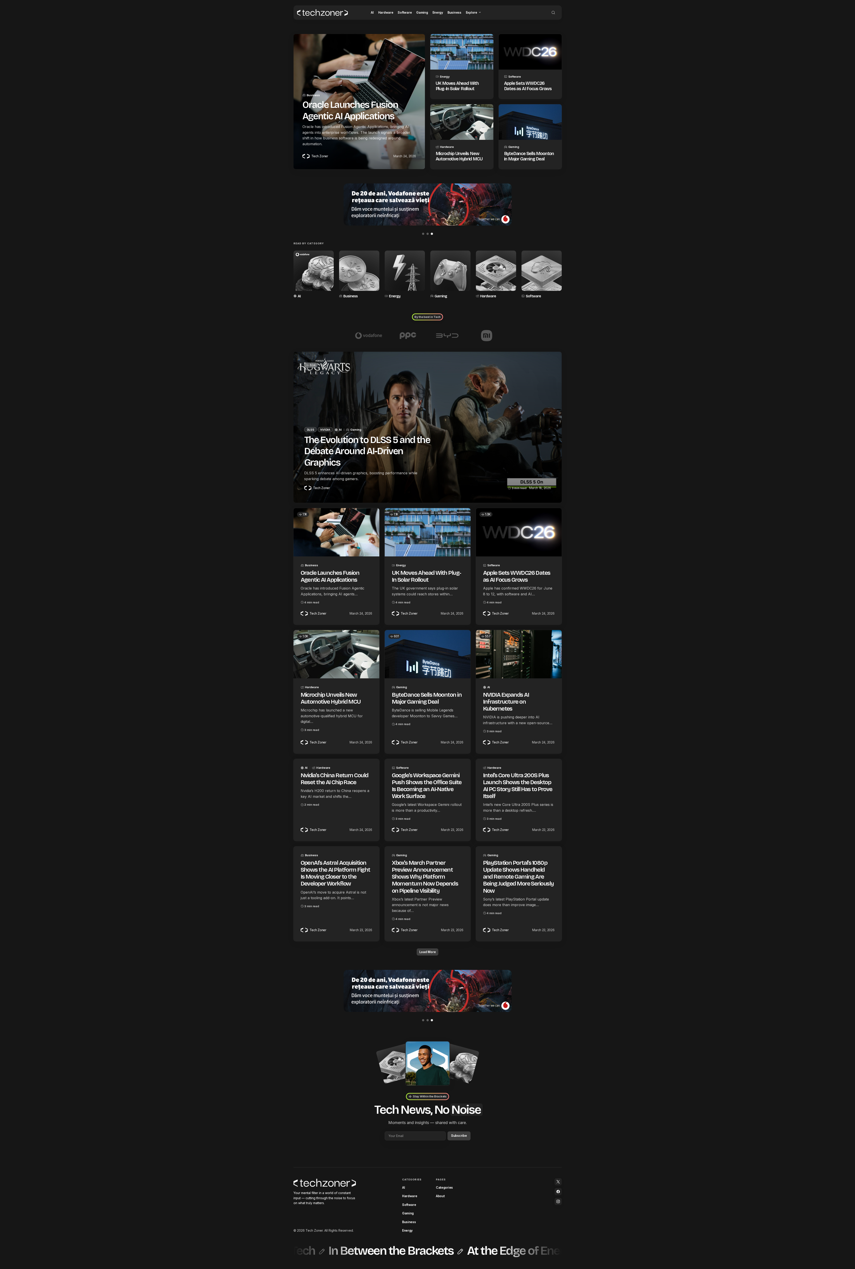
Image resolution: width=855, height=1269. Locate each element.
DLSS (310, 429)
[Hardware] (496, 275)
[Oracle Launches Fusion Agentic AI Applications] (336, 532)
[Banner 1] (428, 204)
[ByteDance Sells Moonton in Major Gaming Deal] (530, 122)
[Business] (359, 275)
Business (313, 95)
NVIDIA (325, 429)
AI (299, 296)
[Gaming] (450, 275)
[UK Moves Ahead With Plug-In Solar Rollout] (461, 52)
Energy (445, 76)
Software (514, 76)
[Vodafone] (368, 336)
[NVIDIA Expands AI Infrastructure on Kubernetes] (519, 654)
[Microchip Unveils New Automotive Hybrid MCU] (461, 122)
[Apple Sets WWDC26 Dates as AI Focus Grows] (530, 52)
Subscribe (459, 1135)
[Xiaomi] (486, 336)
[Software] (541, 275)
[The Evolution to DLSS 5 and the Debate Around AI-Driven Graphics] (427, 427)
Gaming (513, 147)
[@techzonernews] (558, 1181)
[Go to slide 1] (423, 234)
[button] (553, 12)
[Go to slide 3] (432, 234)
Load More (427, 952)
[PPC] (408, 336)
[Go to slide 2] (427, 234)
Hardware (447, 147)
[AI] (313, 275)
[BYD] (447, 336)
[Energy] (405, 275)
